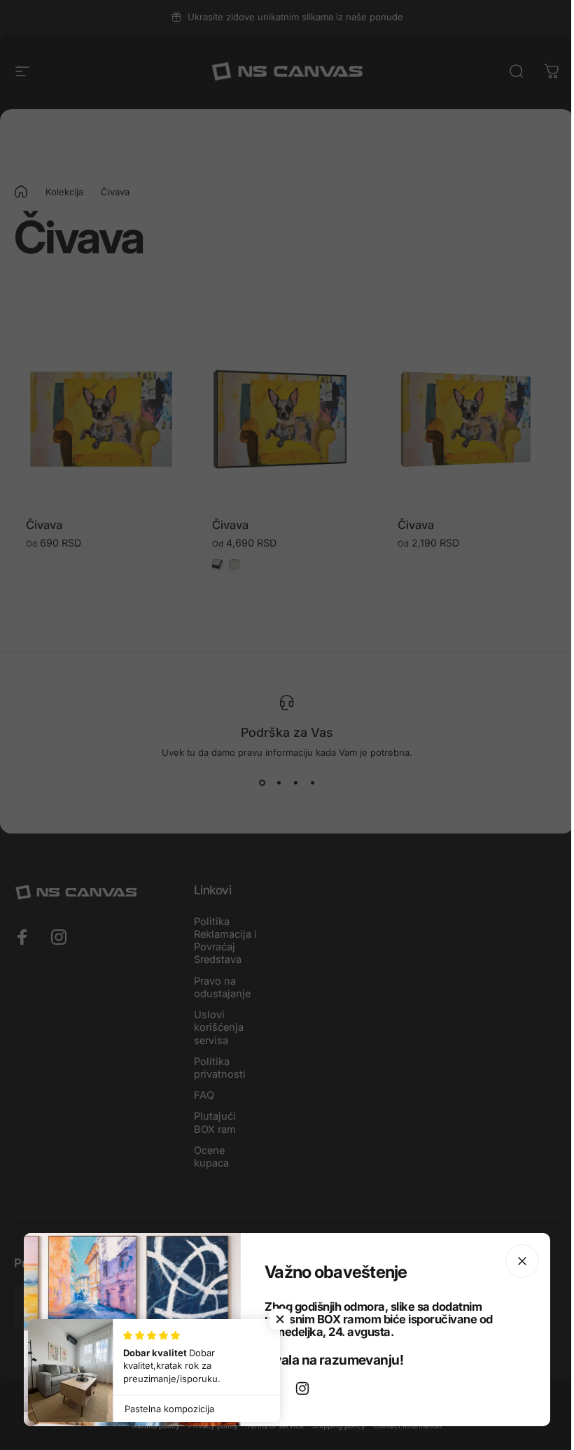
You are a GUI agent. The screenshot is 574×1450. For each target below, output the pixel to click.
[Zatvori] (522, 1261)
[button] (280, 1319)
